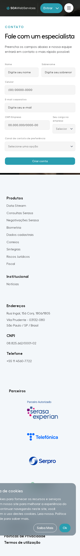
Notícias (13, 284)
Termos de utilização (22, 542)
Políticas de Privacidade (24, 536)
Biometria (14, 227)
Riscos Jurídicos (18, 256)
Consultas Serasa (20, 213)
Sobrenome (48, 64)
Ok (65, 528)
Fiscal (11, 264)
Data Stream (16, 205)
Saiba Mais (45, 528)
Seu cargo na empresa (61, 119)
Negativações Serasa (23, 220)
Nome (8, 64)
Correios (13, 242)
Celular (9, 82)
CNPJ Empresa (13, 117)
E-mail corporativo (15, 99)
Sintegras (14, 249)
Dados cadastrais (20, 234)
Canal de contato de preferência (25, 138)
